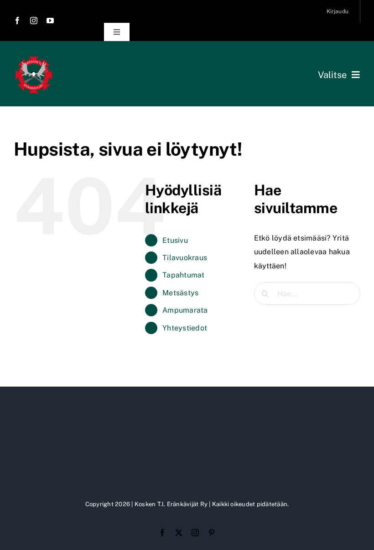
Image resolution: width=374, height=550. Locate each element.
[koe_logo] (34, 58)
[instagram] (33, 20)
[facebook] (17, 20)
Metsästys (180, 292)
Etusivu (175, 240)
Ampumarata (185, 310)
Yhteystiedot (184, 328)
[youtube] (50, 20)
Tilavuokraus (184, 257)
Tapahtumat (183, 275)
